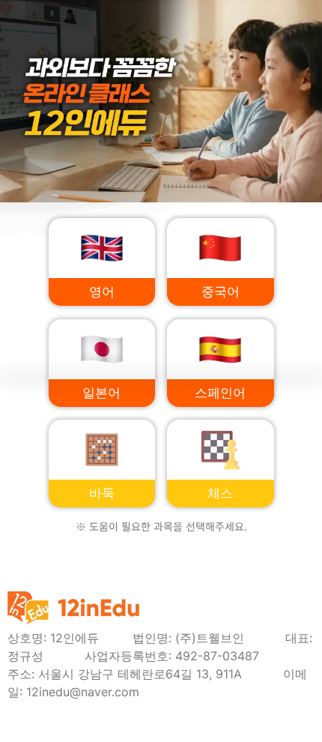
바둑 (102, 493)
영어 (102, 291)
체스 (220, 493)
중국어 (220, 292)
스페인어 (220, 393)
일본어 (101, 393)
